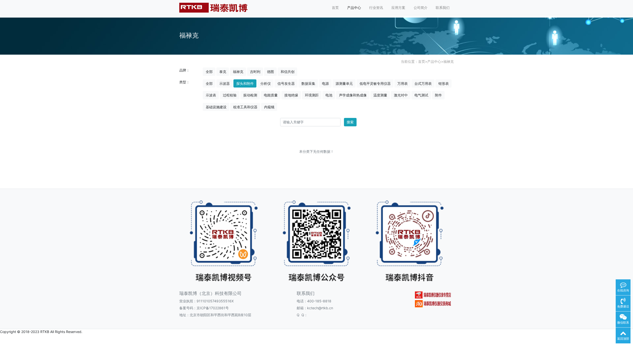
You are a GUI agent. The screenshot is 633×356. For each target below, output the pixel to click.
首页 (335, 7)
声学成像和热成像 (353, 95)
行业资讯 (376, 7)
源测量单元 (344, 83)
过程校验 (230, 95)
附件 (438, 95)
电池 (328, 95)
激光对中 (401, 95)
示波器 (224, 83)
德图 (270, 71)
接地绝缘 (291, 95)
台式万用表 (423, 83)
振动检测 (250, 95)
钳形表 (443, 83)
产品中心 (354, 7)
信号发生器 (286, 83)
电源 (325, 83)
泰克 (222, 71)
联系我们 (443, 7)
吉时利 (255, 71)
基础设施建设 (216, 107)
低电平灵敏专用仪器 (375, 83)
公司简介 (421, 7)
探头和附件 (245, 83)
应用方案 (398, 7)
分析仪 (265, 83)
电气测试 (421, 95)
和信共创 (287, 71)
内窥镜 (269, 107)
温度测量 (380, 95)
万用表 (402, 83)
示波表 (211, 95)
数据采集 (308, 83)
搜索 (350, 122)
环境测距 (312, 95)
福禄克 (448, 61)
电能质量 (271, 95)
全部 (209, 71)
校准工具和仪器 (245, 107)
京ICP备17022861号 (213, 308)
